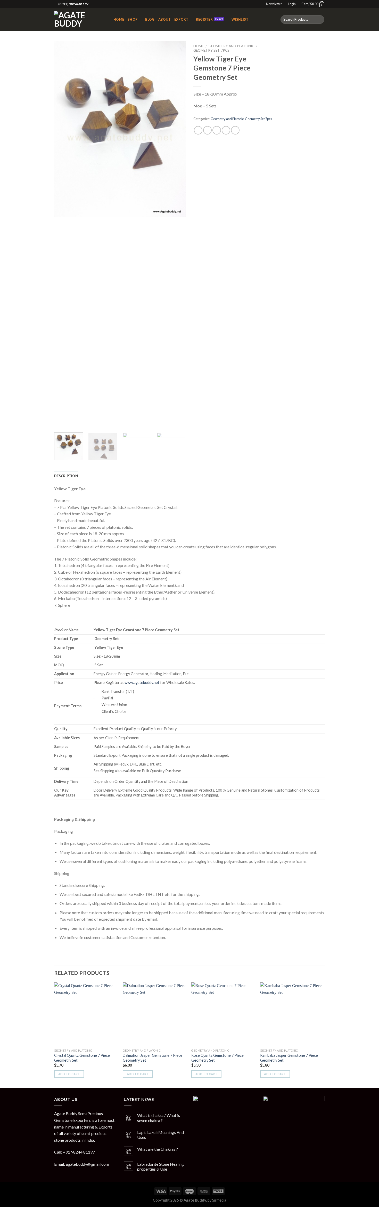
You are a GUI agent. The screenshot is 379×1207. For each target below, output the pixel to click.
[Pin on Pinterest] (226, 130)
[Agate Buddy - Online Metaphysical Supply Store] (80, 19)
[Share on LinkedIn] (235, 130)
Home (118, 19)
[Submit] (319, 19)
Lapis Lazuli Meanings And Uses (160, 1135)
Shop (132, 19)
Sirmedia (219, 1200)
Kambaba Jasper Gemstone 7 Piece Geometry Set (289, 1057)
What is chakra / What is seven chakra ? (158, 1118)
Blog (150, 19)
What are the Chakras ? (157, 1149)
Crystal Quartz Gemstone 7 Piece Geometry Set (82, 1057)
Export (181, 19)
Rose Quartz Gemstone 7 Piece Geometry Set (217, 1057)
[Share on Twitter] (207, 130)
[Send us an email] (102, 4)
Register (204, 19)
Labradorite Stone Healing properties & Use (160, 1166)
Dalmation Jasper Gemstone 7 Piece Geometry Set (152, 1057)
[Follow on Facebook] (97, 4)
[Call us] (107, 4)
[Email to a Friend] (216, 130)
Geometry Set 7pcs (211, 50)
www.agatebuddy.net (142, 682)
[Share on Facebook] (198, 130)
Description (66, 476)
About (164, 19)
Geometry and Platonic (231, 46)
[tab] (66, 476)
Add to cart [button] (69, 1074)
